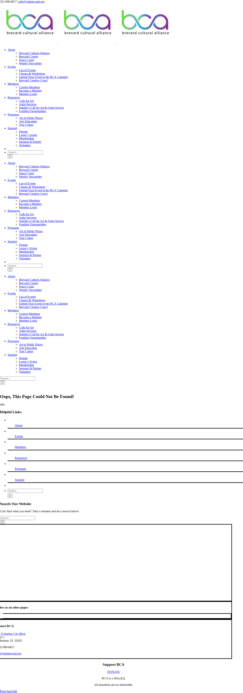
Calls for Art (26, 100)
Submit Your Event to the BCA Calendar (43, 77)
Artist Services (27, 104)
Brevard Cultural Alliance (34, 53)
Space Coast (26, 60)
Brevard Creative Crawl (33, 80)
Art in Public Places (31, 118)
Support (19, 479)
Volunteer (25, 145)
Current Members (29, 87)
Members (20, 447)
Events (19, 436)
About (18, 425)
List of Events (27, 70)
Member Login (28, 94)
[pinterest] (1, 616)
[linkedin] (2, 616)
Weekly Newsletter (30, 63)
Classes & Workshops (32, 73)
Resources (21, 458)
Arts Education (28, 121)
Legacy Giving (28, 135)
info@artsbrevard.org (31, 1)
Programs (20, 468)
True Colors (26, 124)
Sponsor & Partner (30, 141)
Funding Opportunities (32, 111)
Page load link (8, 691)
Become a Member (30, 90)
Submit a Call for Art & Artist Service (41, 107)
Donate (23, 131)
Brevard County (28, 56)
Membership (26, 138)
